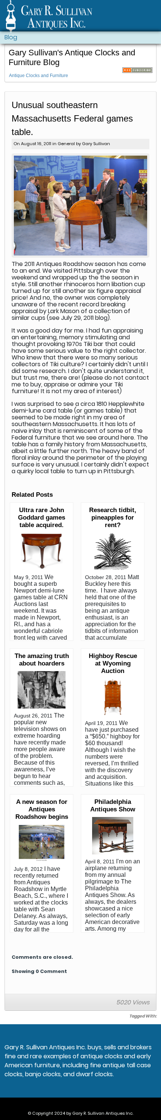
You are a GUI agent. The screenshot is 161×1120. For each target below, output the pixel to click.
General (66, 144)
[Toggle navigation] (152, 17)
